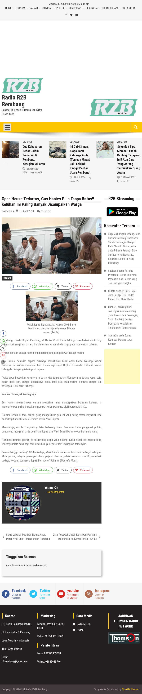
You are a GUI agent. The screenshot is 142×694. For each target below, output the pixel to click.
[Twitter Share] (3, 348)
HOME (8, 8)
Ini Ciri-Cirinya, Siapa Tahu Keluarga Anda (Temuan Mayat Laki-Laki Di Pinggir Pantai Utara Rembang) (80, 159)
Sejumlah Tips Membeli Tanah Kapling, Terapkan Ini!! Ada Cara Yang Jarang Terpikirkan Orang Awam (128, 159)
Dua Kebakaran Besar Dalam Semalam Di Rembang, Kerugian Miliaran (34, 155)
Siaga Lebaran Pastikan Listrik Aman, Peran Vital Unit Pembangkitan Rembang (28, 536)
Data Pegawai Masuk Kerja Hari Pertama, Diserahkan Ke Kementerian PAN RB (75, 536)
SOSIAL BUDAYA (110, 8)
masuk (22, 565)
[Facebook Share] (3, 333)
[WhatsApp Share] (3, 341)
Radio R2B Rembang (14, 101)
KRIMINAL (47, 8)
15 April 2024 (26, 211)
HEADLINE (27, 142)
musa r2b (37, 172)
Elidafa (111, 291)
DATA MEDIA (129, 8)
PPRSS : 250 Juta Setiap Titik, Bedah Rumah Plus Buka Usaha (122, 295)
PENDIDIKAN (75, 8)
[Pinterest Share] (3, 355)
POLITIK (60, 8)
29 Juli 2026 (80, 177)
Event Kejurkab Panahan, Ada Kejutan (120, 339)
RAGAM (34, 8)
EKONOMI (20, 8)
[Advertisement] (71, 46)
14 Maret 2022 (128, 177)
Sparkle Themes (131, 689)
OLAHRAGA (92, 8)
